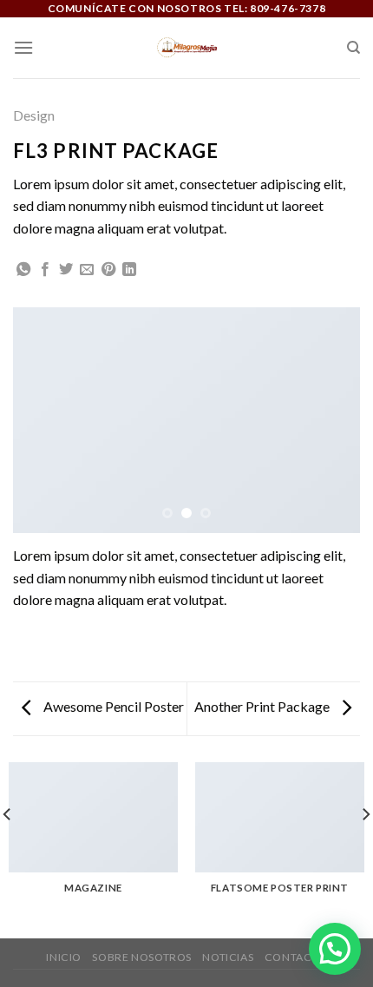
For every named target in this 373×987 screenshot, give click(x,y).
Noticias (227, 957)
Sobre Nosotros (142, 957)
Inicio (64, 957)
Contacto (296, 957)
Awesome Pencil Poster (112, 706)
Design (34, 115)
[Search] (353, 47)
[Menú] (23, 47)
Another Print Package (263, 706)
